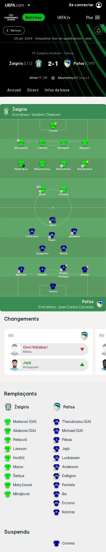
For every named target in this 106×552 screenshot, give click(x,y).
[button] (92, 17)
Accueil (14, 90)
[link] (33, 17)
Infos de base (57, 90)
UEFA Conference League (11, 17)
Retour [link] (16, 30)
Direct (33, 90)
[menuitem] (37, 17)
